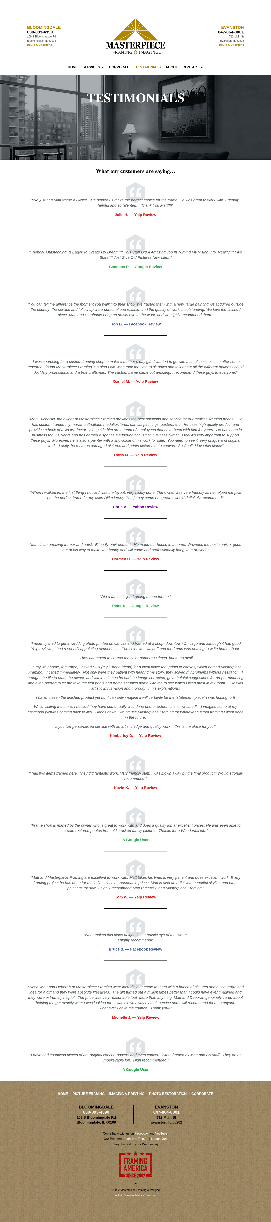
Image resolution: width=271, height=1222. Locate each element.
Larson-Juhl (159, 1138)
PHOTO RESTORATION (168, 1094)
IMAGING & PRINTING (126, 1094)
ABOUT (172, 67)
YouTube (161, 1133)
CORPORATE (120, 67)
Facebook (141, 1133)
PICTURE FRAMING (89, 1094)
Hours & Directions (39, 44)
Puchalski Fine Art (135, 1138)
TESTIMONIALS (148, 67)
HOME (73, 67)
